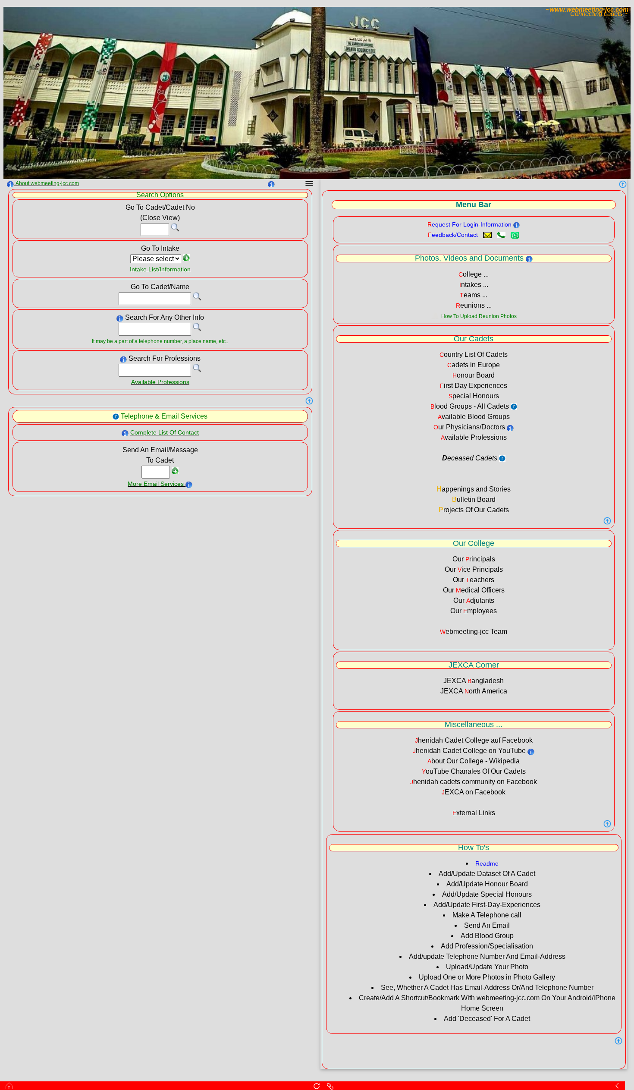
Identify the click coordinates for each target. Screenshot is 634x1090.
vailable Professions (474, 437)
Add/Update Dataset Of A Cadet (487, 873)
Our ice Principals (474, 569)
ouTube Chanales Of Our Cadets (474, 771)
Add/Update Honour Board (487, 884)
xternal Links (473, 812)
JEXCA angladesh (473, 680)
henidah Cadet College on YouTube (469, 750)
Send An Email (487, 925)
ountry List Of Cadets (473, 354)
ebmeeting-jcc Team (473, 631)
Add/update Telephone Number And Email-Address (487, 956)
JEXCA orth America (473, 691)
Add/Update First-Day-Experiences (486, 904)
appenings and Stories (473, 489)
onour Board (473, 375)
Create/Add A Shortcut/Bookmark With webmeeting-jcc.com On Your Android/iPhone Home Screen (487, 1003)
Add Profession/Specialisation (487, 946)
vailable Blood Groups (474, 416)
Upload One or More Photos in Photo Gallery (487, 977)
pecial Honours (474, 396)
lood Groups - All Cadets (469, 406)
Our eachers (473, 579)
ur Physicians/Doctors (469, 427)
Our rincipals (473, 559)
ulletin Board (474, 499)
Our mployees (473, 610)
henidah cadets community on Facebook (473, 781)
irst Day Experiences (473, 385)
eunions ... (474, 305)
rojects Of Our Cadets (474, 509)
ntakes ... (473, 284)
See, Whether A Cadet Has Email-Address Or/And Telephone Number (487, 987)
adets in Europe (473, 365)
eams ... (473, 295)
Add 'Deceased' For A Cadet (487, 1018)
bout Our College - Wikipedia (473, 761)
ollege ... (473, 274)
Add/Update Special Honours (487, 894)
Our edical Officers (474, 590)
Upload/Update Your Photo (487, 966)
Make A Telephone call (486, 915)
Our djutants (473, 600)
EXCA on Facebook (473, 792)
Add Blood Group (487, 935)
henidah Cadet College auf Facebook (474, 740)
